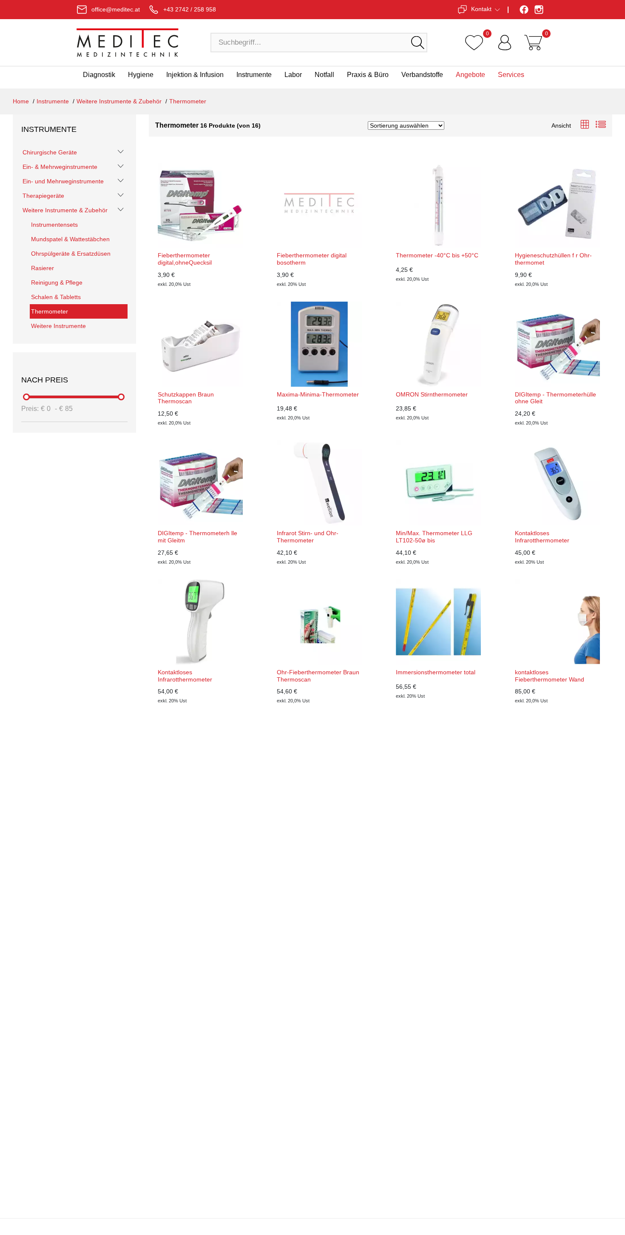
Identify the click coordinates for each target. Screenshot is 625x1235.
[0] (474, 42)
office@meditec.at (115, 9)
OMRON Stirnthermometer (432, 394)
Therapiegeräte (43, 195)
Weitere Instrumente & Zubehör (119, 101)
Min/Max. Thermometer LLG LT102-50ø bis (434, 537)
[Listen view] (601, 125)
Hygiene (140, 74)
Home (21, 101)
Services (511, 74)
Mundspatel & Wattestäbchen (70, 239)
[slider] (26, 397)
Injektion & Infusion (195, 74)
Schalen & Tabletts (56, 297)
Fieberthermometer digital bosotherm (312, 259)
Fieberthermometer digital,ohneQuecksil (185, 259)
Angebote (470, 74)
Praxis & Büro (368, 74)
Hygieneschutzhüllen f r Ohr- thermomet (553, 259)
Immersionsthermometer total (435, 672)
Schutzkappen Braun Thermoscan (186, 398)
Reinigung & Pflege (56, 282)
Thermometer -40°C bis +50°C (437, 255)
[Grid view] (585, 125)
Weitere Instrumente (58, 325)
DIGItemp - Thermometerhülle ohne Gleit (555, 398)
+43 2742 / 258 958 (189, 9)
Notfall (324, 74)
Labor (293, 74)
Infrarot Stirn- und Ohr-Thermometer (307, 537)
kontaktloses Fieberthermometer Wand (549, 676)
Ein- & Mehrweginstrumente (60, 166)
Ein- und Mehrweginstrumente (63, 181)
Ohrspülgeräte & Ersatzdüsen (71, 253)
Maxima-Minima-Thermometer (318, 394)
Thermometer (187, 101)
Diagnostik (99, 74)
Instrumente (254, 74)
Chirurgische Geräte (50, 152)
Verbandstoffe (422, 74)
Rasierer (42, 268)
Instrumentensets (54, 224)
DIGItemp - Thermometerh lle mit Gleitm (197, 537)
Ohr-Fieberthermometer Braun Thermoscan (318, 676)
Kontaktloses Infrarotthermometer (542, 537)
